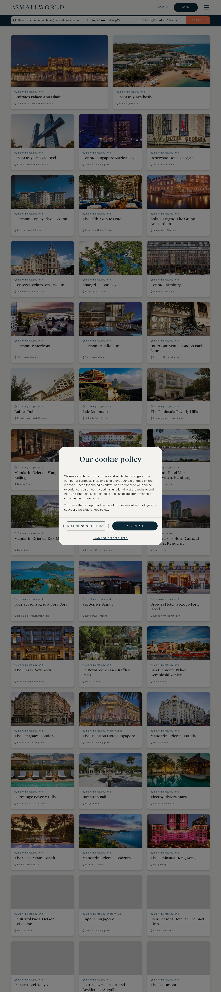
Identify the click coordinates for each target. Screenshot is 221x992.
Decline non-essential (86, 526)
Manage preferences (110, 538)
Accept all (135, 526)
